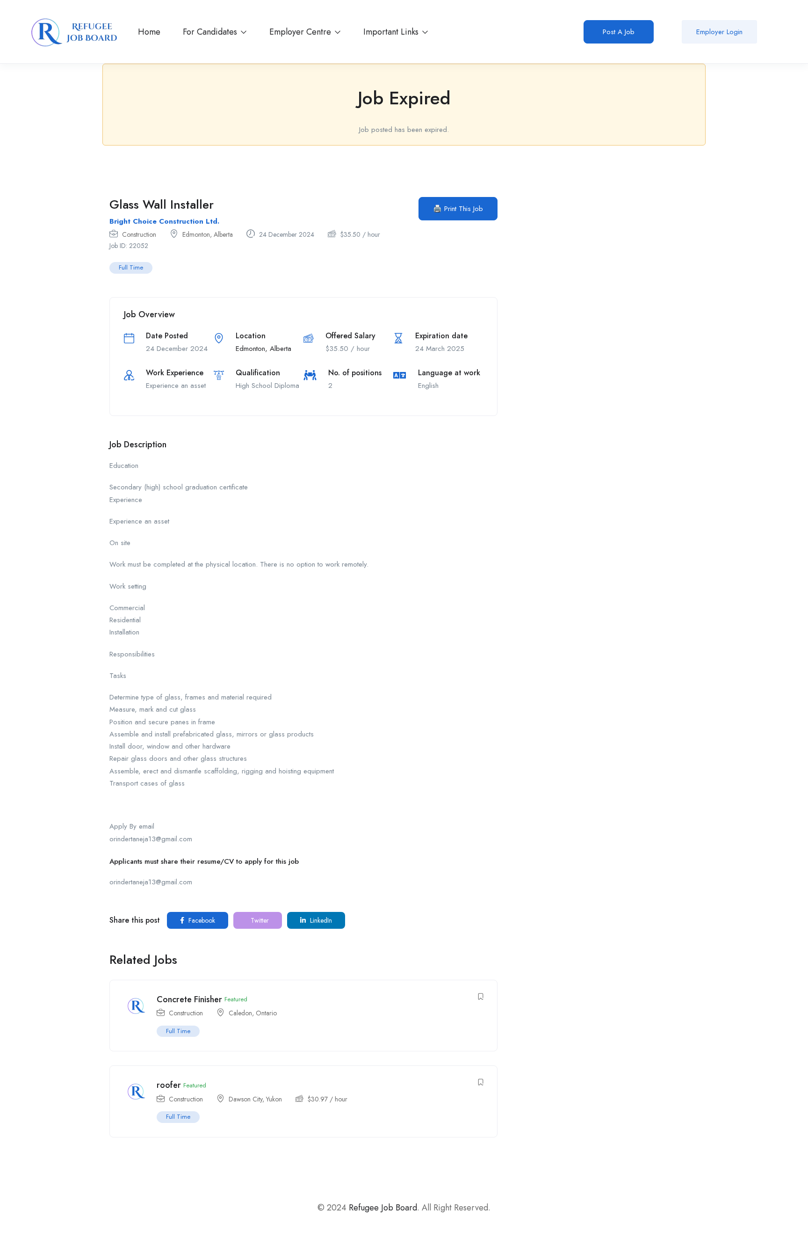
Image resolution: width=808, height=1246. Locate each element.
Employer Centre (301, 32)
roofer (169, 1085)
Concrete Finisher (189, 999)
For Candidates (211, 32)
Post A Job (619, 32)
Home (149, 32)
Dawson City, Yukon (255, 1099)
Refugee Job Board (383, 1208)
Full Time (131, 267)
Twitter (259, 920)
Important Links (392, 32)
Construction (139, 234)
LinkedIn (320, 920)
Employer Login (719, 32)
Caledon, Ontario (253, 1013)
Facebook (201, 920)
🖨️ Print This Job (458, 209)
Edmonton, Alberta (207, 234)
